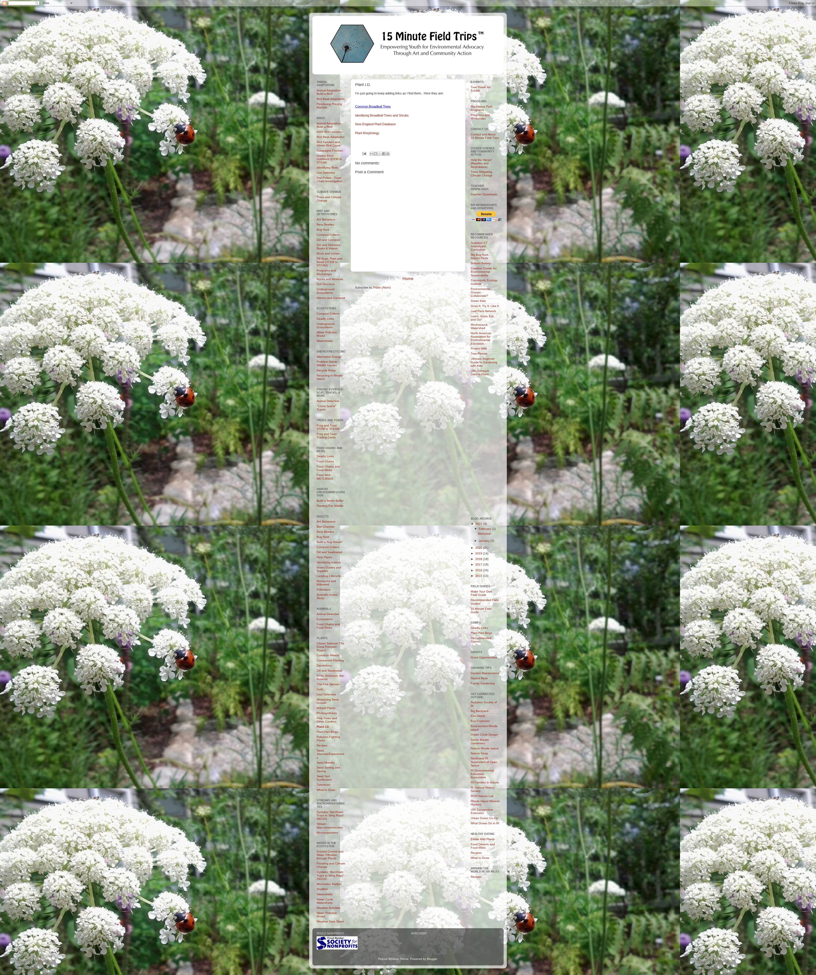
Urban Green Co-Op (484, 818)
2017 (479, 564)
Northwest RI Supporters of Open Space (484, 762)
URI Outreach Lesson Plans (480, 372)
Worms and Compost (331, 298)
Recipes (322, 745)
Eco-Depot (478, 716)
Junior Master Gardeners (480, 741)
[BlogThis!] (376, 154)
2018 (479, 559)
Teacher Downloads (484, 194)
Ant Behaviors (326, 219)
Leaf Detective (326, 694)
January (484, 540)
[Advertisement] (485, 447)
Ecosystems (325, 619)
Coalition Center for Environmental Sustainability (484, 272)
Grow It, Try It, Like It (485, 306)
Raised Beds (479, 678)
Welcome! (484, 533)
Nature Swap (479, 753)
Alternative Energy (329, 356)
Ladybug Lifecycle (329, 576)
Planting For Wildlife (330, 505)
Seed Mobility (326, 762)
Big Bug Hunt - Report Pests (480, 256)
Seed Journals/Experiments (330, 754)
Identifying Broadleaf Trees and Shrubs (382, 115)
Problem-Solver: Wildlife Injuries (327, 363)
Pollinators (324, 589)
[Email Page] (364, 153)
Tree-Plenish (479, 353)
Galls (320, 689)
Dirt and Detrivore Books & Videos (328, 246)
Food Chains (325, 461)
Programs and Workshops (326, 272)
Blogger (432, 959)
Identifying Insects (329, 562)
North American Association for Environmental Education (481, 338)
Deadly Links (325, 318)
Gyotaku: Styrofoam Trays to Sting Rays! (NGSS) (330, 815)
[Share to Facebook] (384, 154)
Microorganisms (327, 832)
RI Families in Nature (485, 782)
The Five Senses (328, 684)
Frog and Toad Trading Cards (327, 435)
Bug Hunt (323, 229)
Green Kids (478, 301)
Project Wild (479, 348)
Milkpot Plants (326, 708)
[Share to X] (380, 154)
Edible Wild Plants (483, 839)
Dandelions (324, 665)
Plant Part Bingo (327, 731)
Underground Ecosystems (325, 291)
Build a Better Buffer (330, 500)
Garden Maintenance (485, 673)
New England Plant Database (375, 124)
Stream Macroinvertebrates (330, 825)
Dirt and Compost (328, 240)
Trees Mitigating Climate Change (481, 173)
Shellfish (322, 889)
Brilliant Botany (481, 263)
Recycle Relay (326, 370)
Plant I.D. (323, 726)
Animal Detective (328, 401)
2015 (479, 575)
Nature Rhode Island (485, 748)
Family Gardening (483, 683)
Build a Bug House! (329, 542)
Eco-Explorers (480, 721)
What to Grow (326, 790)
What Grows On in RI (485, 823)
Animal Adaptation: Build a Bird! (329, 92)
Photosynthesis (327, 713)
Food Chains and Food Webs (328, 468)
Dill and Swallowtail (329, 552)
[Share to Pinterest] (388, 154)
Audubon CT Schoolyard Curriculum (479, 246)
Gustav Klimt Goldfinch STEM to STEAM (329, 159)
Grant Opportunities (484, 657)
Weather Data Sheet (330, 921)
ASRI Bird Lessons (329, 132)
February (485, 528)
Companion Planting (330, 660)
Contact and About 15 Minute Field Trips (485, 136)
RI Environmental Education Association (482, 774)
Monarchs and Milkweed (326, 583)
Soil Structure (326, 284)
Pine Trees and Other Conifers (327, 720)
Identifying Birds (327, 167)
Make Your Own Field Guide (481, 593)
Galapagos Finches (330, 150)
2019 (479, 553)
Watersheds (325, 341)
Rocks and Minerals (330, 279)
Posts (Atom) (382, 287)
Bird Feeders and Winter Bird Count (328, 144)
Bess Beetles (325, 224)
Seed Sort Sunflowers (324, 778)
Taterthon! (323, 784)
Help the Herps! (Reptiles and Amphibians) (481, 163)
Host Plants (324, 557)
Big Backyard (479, 711)
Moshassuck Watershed (479, 326)
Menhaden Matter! (329, 884)
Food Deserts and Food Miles (483, 846)
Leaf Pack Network (483, 311)
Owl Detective (326, 172)
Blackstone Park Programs (481, 108)
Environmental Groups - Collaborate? (480, 292)
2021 (479, 524)
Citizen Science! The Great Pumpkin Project (330, 647)
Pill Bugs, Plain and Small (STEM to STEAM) (329, 262)
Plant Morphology (367, 133)
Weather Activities (328, 908)
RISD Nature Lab (482, 796)
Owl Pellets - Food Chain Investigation (329, 179)
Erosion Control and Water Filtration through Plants (330, 855)
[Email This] (372, 154)
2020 (479, 547)
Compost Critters (328, 234)
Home (408, 278)
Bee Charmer (326, 526)
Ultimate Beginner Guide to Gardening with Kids (484, 362)
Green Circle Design (484, 734)
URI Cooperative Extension (482, 811)
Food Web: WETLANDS (325, 476)
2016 (479, 570)
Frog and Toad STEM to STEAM (328, 427)
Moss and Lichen (328, 253)
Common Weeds (328, 655)
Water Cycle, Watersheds (325, 901)
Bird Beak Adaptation (331, 99)
